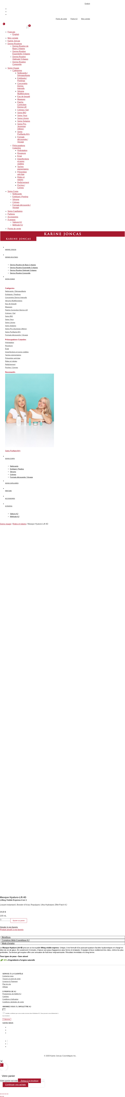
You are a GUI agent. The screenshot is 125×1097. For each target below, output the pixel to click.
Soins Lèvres (23, 118)
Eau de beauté (23, 96)
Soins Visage (13, 68)
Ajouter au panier (19, 920)
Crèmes (15, 202)
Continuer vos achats (15, 1084)
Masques (21, 99)
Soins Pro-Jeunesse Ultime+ (21, 126)
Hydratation (22, 150)
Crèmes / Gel (23, 110)
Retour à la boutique (29, 1081)
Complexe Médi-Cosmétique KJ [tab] (15, 940)
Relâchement (23, 182)
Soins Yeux (22, 115)
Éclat (19, 156)
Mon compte (13, 38)
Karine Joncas (14, 41)
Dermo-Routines (15, 44)
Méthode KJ (17, 225)
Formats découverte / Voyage (22, 139)
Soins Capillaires (15, 211)
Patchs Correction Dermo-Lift (21, 104)
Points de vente (14, 229)
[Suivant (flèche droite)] (3, 1096)
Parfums (11, 214)
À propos (11, 220)
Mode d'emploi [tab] (8, 943)
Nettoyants (17, 194)
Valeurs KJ (17, 222)
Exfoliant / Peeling (20, 197)
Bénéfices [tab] (6, 937)
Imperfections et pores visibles (23, 161)
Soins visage (5, 524)
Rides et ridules (19, 524)
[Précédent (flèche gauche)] (1, 1096)
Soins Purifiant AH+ (13, 451)
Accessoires (13, 217)
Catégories (17, 70)
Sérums (15, 199)
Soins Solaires (23, 121)
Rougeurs (21, 153)
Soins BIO (21, 113)
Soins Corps (13, 191)
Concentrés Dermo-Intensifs (22, 85)
